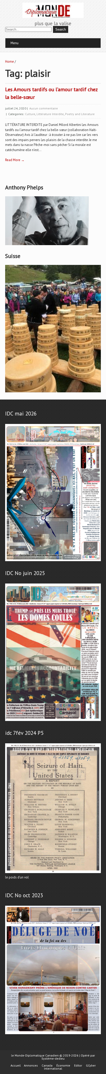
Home (9, 61)
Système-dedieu (53, 1058)
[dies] (53, 1034)
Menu (15, 43)
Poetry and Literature (80, 114)
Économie (63, 1065)
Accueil (16, 1065)
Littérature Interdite (50, 114)
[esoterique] (53, 561)
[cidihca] (47, 245)
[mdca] (53, 721)
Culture (30, 114)
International (53, 1068)
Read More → (14, 160)
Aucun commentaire (43, 108)
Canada (47, 1065)
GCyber (91, 1065)
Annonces (31, 1065)
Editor (78, 1065)
